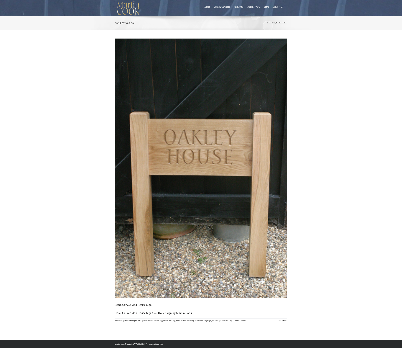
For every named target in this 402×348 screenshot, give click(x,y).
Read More (282, 321)
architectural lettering (152, 321)
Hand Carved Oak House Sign (133, 305)
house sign (216, 321)
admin (119, 321)
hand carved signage (203, 321)
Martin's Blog (226, 321)
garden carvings (168, 321)
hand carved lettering (185, 321)
